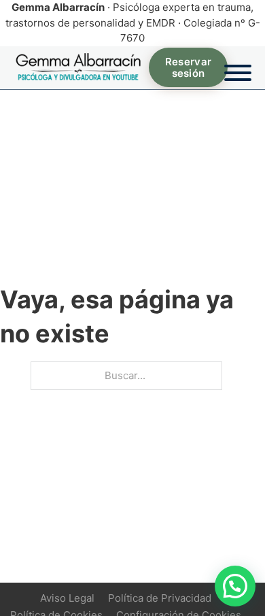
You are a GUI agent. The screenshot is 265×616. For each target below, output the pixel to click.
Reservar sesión (188, 67)
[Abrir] (238, 67)
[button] (235, 586)
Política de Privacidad (159, 597)
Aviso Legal (67, 597)
